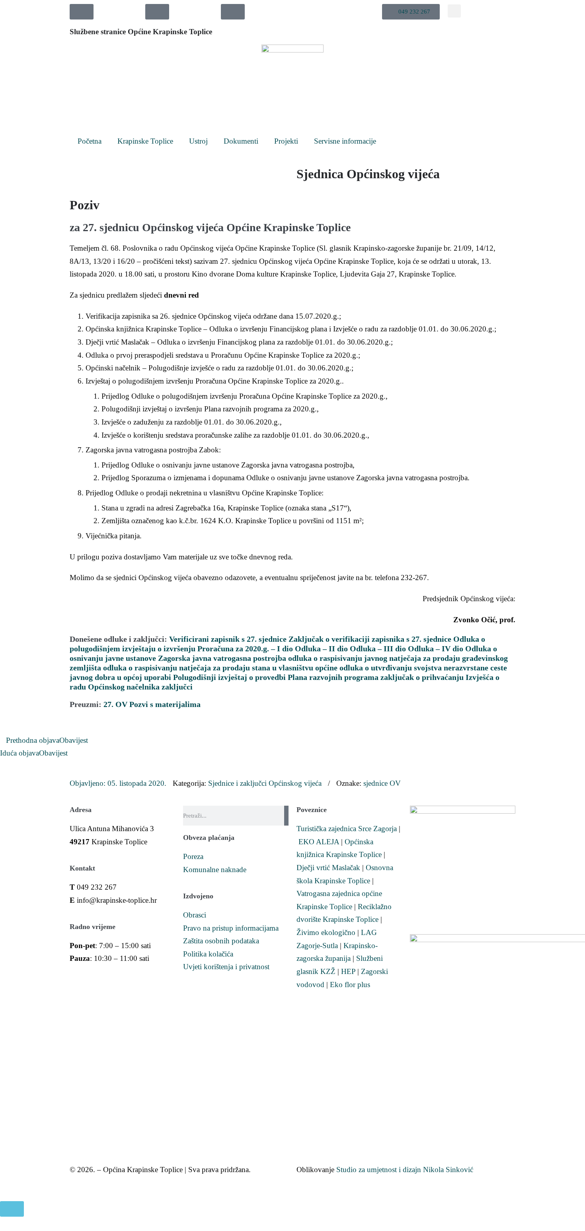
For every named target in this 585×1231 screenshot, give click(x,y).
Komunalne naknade (214, 869)
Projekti (286, 141)
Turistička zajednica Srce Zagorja (346, 828)
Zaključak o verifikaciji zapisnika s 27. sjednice (370, 639)
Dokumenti (241, 141)
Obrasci (194, 915)
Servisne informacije (345, 141)
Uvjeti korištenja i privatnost (226, 966)
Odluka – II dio (321, 648)
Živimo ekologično (325, 932)
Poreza (193, 856)
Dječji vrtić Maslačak (328, 867)
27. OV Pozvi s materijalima (152, 704)
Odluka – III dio (378, 648)
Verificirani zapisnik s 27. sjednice (228, 639)
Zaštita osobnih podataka (221, 941)
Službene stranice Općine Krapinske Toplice (141, 31)
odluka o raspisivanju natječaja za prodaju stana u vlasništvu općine (220, 667)
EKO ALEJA (318, 842)
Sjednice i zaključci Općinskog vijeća (265, 783)
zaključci (177, 686)
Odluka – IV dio (435, 648)
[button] (411, 11)
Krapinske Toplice (145, 141)
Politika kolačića (208, 954)
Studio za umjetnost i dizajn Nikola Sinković (404, 1169)
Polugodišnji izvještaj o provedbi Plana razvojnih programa (275, 677)
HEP (348, 971)
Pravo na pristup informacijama (231, 928)
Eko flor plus (350, 984)
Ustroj (198, 141)
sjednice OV (382, 783)
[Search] (286, 816)
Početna (89, 141)
